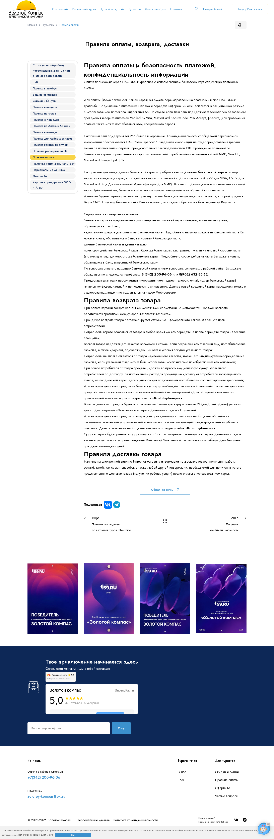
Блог (181, 780)
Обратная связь (162, 489)
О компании (60, 9)
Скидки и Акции (227, 772)
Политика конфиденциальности (135, 820)
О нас (182, 772)
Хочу (121, 728)
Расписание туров (84, 9)
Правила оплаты (69, 25)
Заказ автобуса (155, 9)
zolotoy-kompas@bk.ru (46, 796)
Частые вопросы (226, 796)
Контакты (176, 9)
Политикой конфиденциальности (36, 835)
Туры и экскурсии (112, 9)
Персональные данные (93, 820)
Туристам (134, 9)
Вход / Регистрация (250, 9)
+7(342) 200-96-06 (43, 777)
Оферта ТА (222, 788)
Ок (73, 835)
